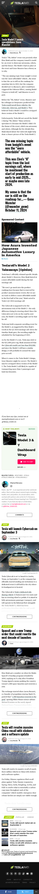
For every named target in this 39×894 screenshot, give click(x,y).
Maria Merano (14, 53)
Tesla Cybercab (8, 477)
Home (9, 879)
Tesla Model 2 (21, 477)
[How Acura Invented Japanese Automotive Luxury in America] (19, 242)
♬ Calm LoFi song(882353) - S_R (13, 855)
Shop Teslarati (12, 429)
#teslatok (16, 853)
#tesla (10, 853)
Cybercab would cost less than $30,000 (20, 345)
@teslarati (5, 850)
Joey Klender (14, 538)
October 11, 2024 (16, 210)
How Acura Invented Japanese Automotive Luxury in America (19, 250)
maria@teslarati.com (19, 504)
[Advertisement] (19, 394)
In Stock (32, 429)
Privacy (32, 882)
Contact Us (27, 879)
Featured (19, 475)
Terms (24, 882)
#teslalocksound (27, 853)
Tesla (27, 475)
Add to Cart (28, 462)
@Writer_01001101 (10, 506)
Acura (6, 259)
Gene (11, 643)
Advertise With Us (13, 882)
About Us (17, 879)
